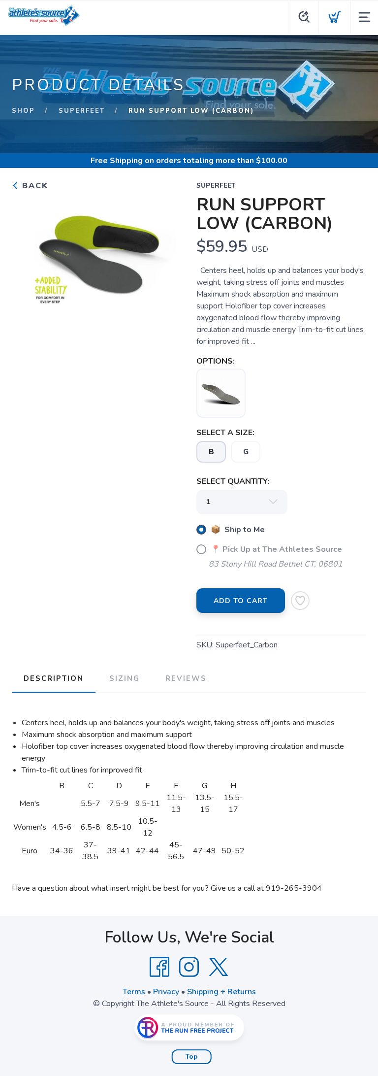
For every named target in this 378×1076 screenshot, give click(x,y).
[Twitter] (218, 967)
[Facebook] (159, 967)
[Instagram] (189, 967)
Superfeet (82, 110)
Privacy (166, 991)
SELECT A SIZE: (225, 432)
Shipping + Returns (221, 991)
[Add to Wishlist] (300, 600)
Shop (23, 110)
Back (33, 185)
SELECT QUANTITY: (232, 481)
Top (192, 1056)
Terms (134, 991)
